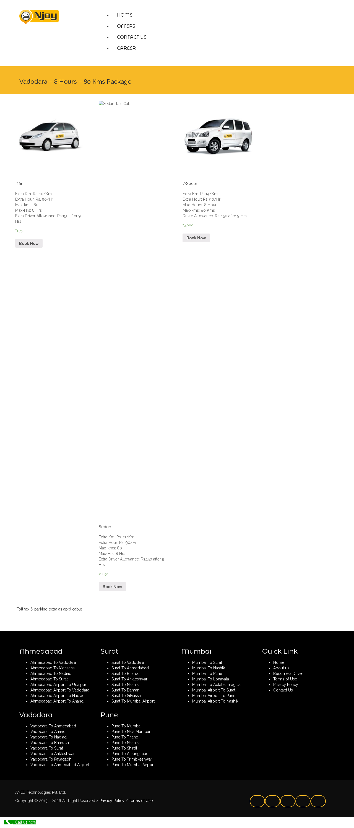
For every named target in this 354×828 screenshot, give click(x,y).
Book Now (29, 243)
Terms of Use (140, 800)
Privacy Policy (111, 800)
